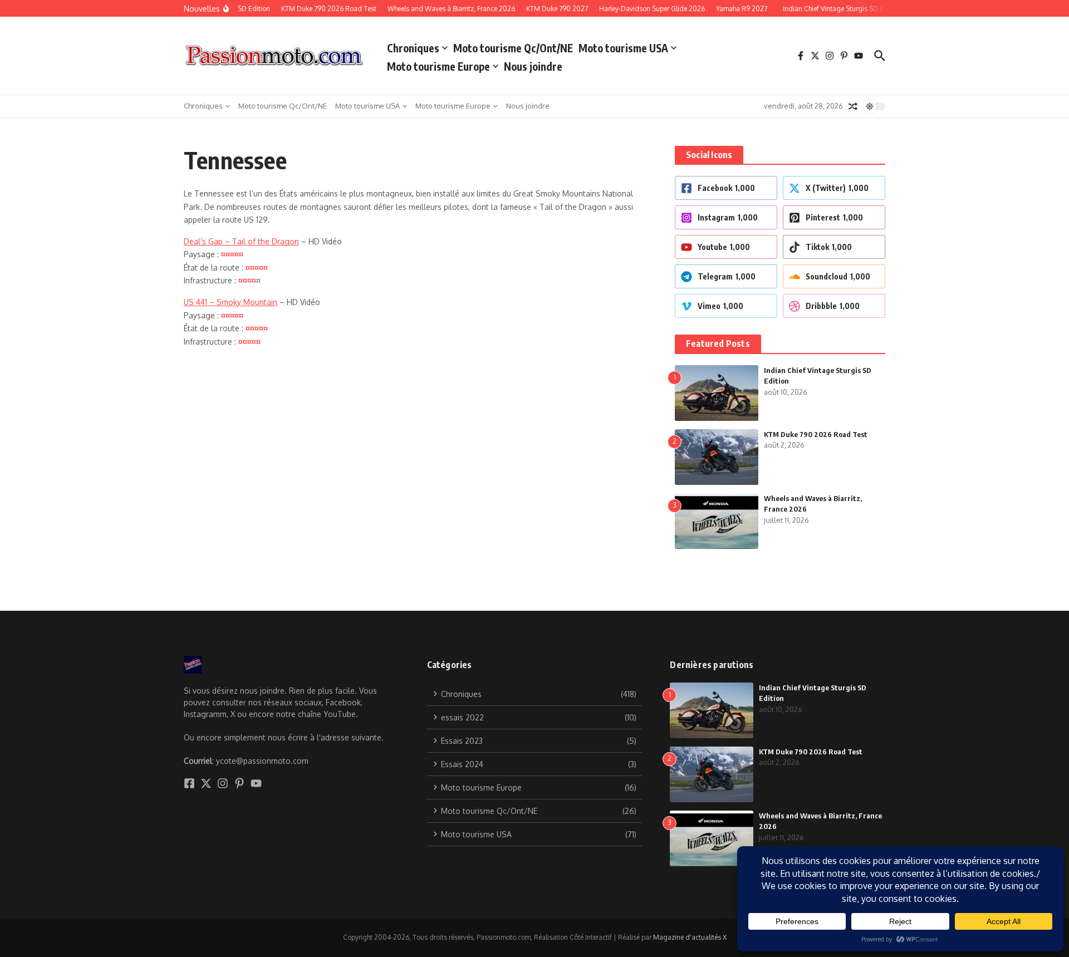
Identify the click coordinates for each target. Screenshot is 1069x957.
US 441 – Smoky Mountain (230, 302)
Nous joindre (533, 66)
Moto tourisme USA (623, 48)
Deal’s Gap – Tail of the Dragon (241, 241)
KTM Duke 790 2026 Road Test (815, 434)
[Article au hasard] (853, 106)
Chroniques (413, 48)
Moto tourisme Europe (438, 66)
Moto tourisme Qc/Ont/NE (513, 48)
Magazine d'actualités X (690, 937)
